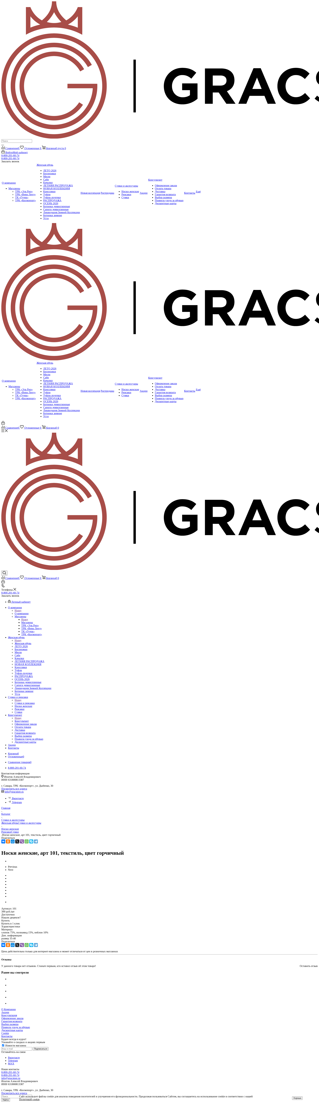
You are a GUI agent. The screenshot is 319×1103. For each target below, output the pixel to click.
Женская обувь (23, 643)
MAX (11, 1063)
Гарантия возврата (11, 1021)
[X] (17, 841)
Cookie (5, 1033)
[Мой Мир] (13, 841)
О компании (22, 613)
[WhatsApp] (27, 841)
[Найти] (2, 145)
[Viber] (22, 841)
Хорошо (297, 1098)
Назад (18, 610)
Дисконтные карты (12, 1030)
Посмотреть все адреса (14, 788)
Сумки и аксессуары (29, 823)
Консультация (9, 1015)
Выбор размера (9, 1024)
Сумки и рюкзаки (25, 703)
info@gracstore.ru (14, 791)
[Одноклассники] (8, 841)
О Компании (8, 1009)
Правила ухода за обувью (15, 1027)
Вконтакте (18, 798)
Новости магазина (15, 1045)
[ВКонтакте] (3, 841)
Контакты (6, 1036)
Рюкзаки (6, 831)
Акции (5, 1012)
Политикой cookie (29, 1099)
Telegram (17, 802)
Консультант (22, 721)
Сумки (15, 831)
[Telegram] (36, 841)
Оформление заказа (12, 1018)
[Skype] (31, 841)
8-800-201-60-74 (10, 155)
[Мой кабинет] (3, 423)
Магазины (27, 622)
